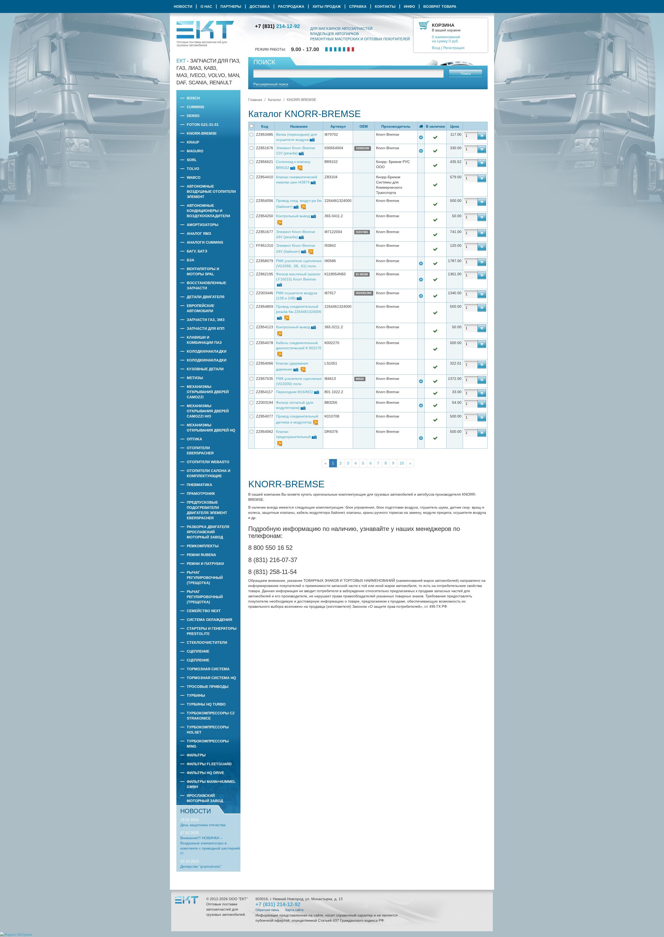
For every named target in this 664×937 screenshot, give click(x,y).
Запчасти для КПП (205, 328)
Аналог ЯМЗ (199, 233)
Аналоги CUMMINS (205, 242)
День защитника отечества (203, 825)
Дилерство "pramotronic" (201, 866)
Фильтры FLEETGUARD (209, 764)
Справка (357, 6)
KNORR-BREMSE (202, 133)
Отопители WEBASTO (208, 462)
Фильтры (196, 755)
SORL (192, 160)
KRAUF (193, 142)
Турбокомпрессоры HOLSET (208, 729)
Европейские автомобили (200, 308)
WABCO (193, 177)
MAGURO (195, 151)
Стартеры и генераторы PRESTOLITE (212, 631)
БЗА (190, 260)
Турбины (196, 695)
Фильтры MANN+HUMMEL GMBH (211, 784)
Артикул (338, 126)
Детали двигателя (205, 297)
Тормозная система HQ (211, 678)
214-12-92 (277, 26)
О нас (206, 6)
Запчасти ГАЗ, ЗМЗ (206, 320)
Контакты (385, 6)
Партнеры (230, 6)
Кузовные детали (205, 369)
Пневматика (199, 485)
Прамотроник (201, 493)
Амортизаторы (202, 225)
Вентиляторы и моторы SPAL (203, 271)
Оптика (194, 439)
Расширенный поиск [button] (270, 84)
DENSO (193, 116)
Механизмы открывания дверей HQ (211, 427)
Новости (183, 6)
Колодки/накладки (206, 351)
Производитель (396, 126)
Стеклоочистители (207, 642)
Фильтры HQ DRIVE (205, 773)
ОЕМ (363, 126)
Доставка (260, 6)
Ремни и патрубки (205, 564)
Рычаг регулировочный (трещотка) (205, 577)
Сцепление (198, 651)
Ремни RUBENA (201, 555)
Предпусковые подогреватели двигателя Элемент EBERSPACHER (207, 510)
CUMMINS (195, 107)
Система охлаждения (209, 620)
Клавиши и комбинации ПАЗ (204, 340)
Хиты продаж (327, 6)
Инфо (409, 6)
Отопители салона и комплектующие (208, 473)
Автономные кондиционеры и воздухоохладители (208, 210)
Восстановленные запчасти (206, 285)
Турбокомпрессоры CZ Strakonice (211, 715)
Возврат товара (439, 6)
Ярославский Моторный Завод (205, 798)
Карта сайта (294, 910)
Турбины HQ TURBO (206, 704)
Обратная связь (267, 910)
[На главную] (205, 34)
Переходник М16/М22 (294, 392)
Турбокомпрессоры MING (208, 743)
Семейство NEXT (204, 611)
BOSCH (193, 98)
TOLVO (193, 169)
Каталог (274, 100)
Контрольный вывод (293, 216)
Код (264, 126)
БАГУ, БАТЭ (197, 251)
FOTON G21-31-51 (203, 124)
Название (299, 126)
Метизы (195, 378)
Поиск (466, 73)
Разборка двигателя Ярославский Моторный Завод (208, 532)
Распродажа (291, 6)
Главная (255, 100)
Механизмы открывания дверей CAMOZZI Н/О (208, 411)
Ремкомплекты (203, 546)
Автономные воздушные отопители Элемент (211, 191)
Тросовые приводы (208, 687)
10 (402, 463)
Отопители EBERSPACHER (200, 450)
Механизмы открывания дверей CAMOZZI (208, 392)
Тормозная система (208, 669)
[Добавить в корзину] (482, 136)
